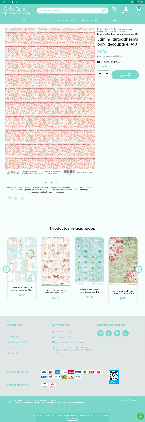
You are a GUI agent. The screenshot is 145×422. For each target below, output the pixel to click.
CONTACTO (116, 20)
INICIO (26, 20)
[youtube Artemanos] (13, 2)
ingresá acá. (55, 402)
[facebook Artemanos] (8, 2)
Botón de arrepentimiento (73, 402)
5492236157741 (63, 331)
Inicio (99, 29)
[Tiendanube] (129, 401)
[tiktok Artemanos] (17, 2)
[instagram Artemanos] (4, 2)
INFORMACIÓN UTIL (93, 20)
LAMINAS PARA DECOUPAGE (118, 29)
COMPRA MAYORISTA (66, 20)
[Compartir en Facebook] (10, 199)
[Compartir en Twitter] (16, 199)
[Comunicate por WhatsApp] (140, 416)
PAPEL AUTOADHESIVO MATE (111, 31)
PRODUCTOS (41, 20)
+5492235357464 (64, 337)
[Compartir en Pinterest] (22, 199)
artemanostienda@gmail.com (70, 342)
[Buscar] (104, 10)
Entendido (72, 418)
